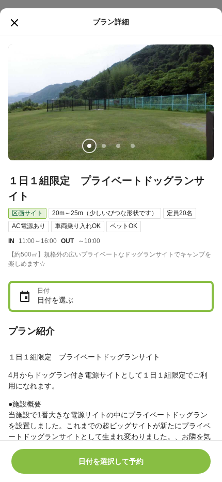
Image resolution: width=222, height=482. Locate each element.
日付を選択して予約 (111, 461)
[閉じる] (14, 23)
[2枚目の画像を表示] (104, 146)
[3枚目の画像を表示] (118, 146)
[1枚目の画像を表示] (89, 146)
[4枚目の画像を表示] (132, 146)
